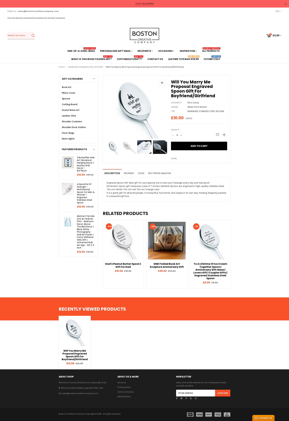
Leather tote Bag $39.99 (183, 59)
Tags (141, 173)
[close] (285, 4)
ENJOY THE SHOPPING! (144, 3)
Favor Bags (68, 132)
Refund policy (124, 396)
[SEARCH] (33, 35)
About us (121, 382)
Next (235, 254)
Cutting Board (69, 104)
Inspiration (188, 51)
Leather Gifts (69, 115)
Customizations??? (129, 59)
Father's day (212, 59)
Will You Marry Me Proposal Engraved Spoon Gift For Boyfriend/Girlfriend (75, 355)
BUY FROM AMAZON (159, 173)
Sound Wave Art (70, 110)
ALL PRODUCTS (211, 51)
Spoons (66, 98)
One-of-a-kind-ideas (81, 51)
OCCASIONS (165, 51)
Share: (174, 158)
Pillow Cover (68, 92)
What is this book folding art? (91, 59)
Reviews (129, 173)
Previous (97, 254)
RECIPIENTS (145, 51)
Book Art (66, 87)
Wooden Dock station (74, 127)
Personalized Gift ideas (115, 51)
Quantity (175, 129)
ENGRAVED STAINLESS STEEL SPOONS (85, 66)
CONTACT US (155, 59)
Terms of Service (125, 391)
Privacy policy (124, 387)
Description (112, 173)
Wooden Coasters (72, 121)
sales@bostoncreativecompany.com (80, 393)
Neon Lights (68, 138)
